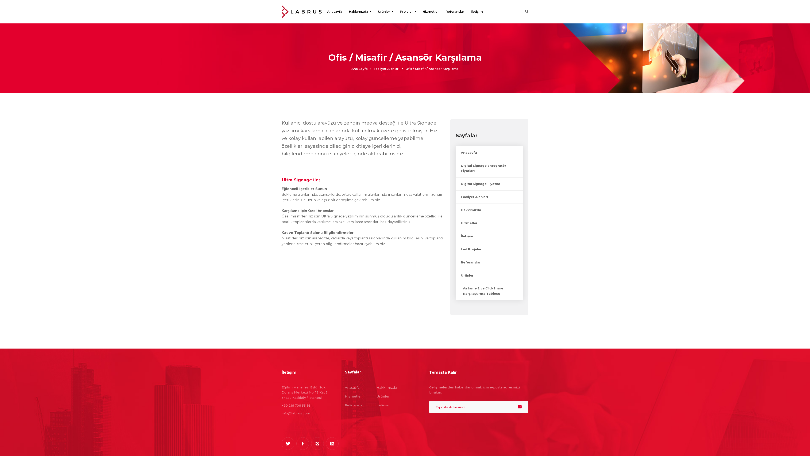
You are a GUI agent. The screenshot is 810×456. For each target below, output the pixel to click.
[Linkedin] (332, 443)
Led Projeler (471, 249)
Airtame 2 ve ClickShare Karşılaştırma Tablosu (483, 291)
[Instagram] (317, 443)
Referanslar (471, 262)
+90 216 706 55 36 (296, 405)
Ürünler (467, 275)
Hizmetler (469, 223)
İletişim (467, 236)
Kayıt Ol (519, 407)
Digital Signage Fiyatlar (480, 184)
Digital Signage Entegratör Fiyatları (483, 168)
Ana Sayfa (359, 69)
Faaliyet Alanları (386, 69)
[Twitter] (288, 443)
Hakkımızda (471, 210)
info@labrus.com (296, 413)
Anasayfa (469, 153)
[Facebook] (302, 443)
